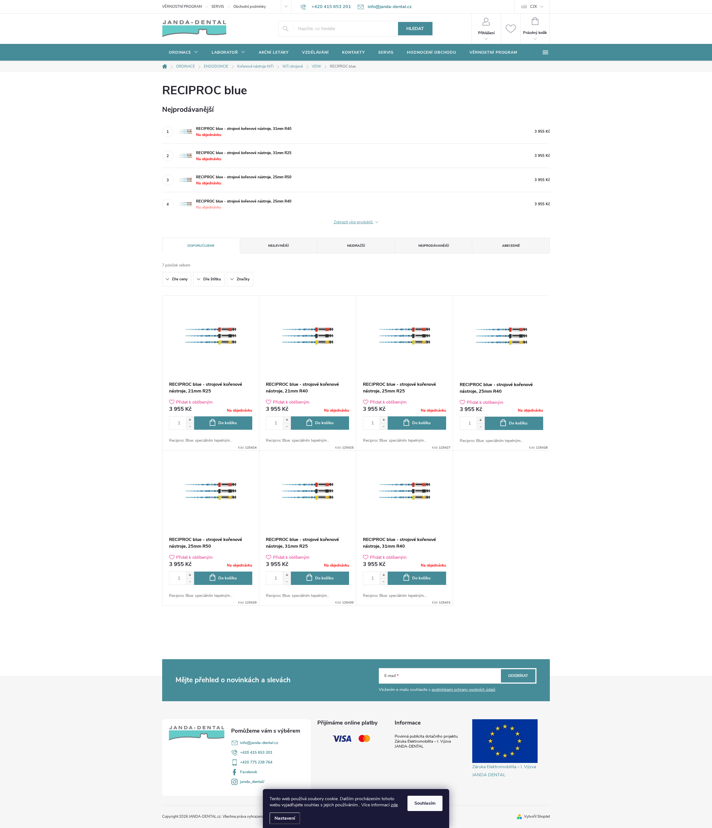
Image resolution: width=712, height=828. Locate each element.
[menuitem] (183, 52)
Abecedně (511, 245)
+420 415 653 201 (256, 752)
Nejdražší (356, 245)
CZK (533, 6)
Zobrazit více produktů (354, 222)
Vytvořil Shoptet (537, 816)
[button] (190, 420)
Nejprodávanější (433, 245)
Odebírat (518, 675)
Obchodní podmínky (249, 6)
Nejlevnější (278, 245)
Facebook (248, 772)
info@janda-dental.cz (259, 742)
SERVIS (217, 6)
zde (394, 805)
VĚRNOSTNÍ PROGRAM (182, 6)
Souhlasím (425, 803)
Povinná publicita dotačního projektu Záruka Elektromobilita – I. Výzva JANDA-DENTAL (426, 741)
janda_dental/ (252, 781)
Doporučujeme (200, 245)
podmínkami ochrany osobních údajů (463, 689)
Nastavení (285, 818)
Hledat (415, 29)
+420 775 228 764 (256, 762)
